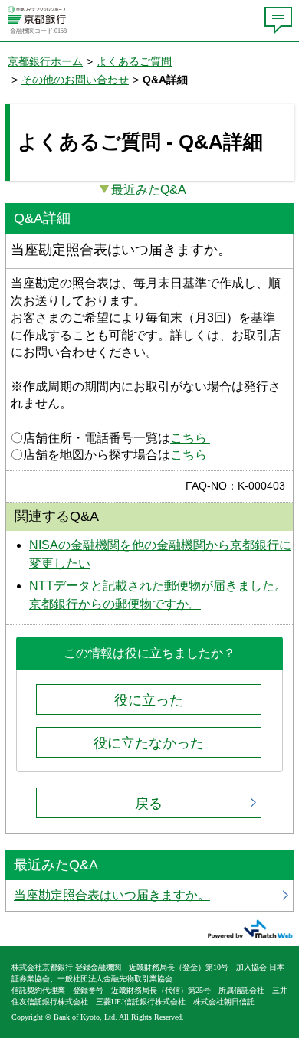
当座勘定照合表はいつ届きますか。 (149, 895)
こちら (190, 437)
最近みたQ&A (148, 189)
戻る (149, 803)
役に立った (148, 700)
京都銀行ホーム (45, 61)
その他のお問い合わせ (75, 80)
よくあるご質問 (134, 61)
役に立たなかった (149, 743)
